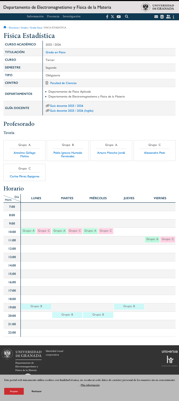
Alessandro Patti (154, 152)
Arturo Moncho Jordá (111, 152)
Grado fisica (36, 27)
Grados (24, 27)
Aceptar (14, 391)
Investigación (71, 16)
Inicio (5, 27)
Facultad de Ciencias (63, 83)
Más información (90, 385)
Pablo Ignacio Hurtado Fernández (67, 154)
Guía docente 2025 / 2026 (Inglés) (72, 110)
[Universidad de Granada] (157, 7)
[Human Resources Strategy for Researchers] (170, 361)
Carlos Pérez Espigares (24, 176)
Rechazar (37, 391)
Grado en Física (56, 52)
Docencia (53, 16)
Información (35, 16)
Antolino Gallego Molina (24, 154)
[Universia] (170, 352)
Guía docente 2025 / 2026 (66, 105)
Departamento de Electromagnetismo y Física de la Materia (57, 7)
